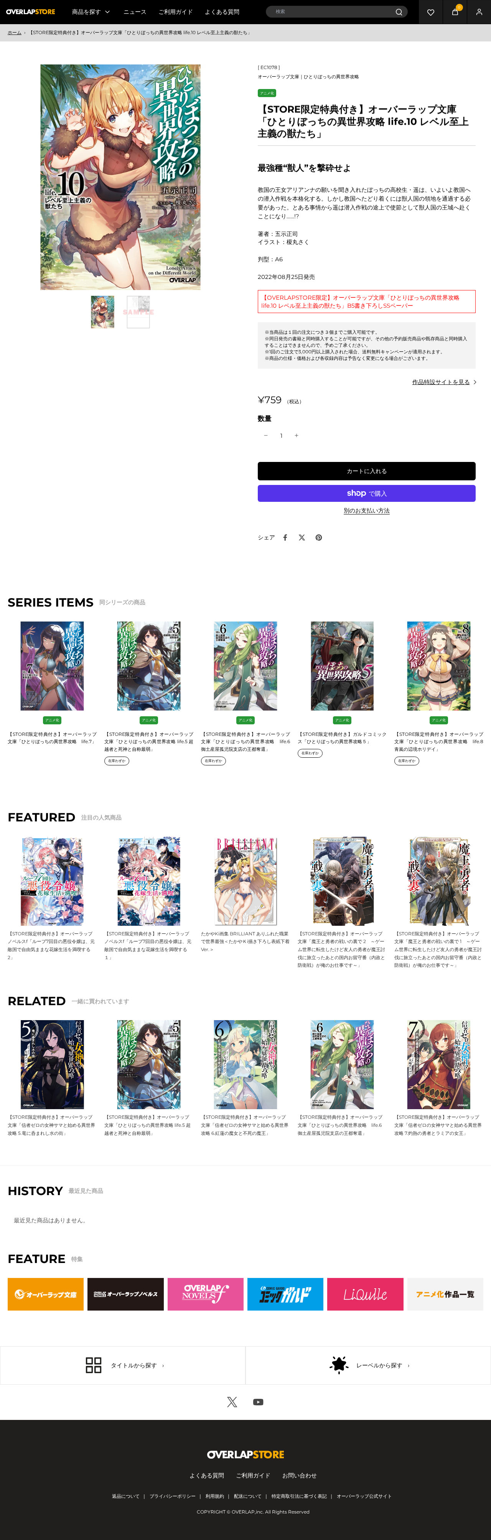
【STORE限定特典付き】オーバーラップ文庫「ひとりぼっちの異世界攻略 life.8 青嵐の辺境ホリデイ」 (438, 741)
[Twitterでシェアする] (301, 537)
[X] (232, 1402)
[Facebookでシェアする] (285, 537)
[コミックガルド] (285, 1294)
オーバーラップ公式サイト (364, 1496)
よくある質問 (222, 11)
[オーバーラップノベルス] (125, 1294)
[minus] (266, 435)
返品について (126, 1496)
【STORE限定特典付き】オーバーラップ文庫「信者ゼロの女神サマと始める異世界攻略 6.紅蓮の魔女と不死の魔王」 (244, 1125)
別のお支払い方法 (367, 511)
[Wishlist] (431, 12)
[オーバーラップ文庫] (46, 1294)
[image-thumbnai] (102, 312)
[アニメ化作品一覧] (445, 1294)
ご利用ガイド (175, 11)
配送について (248, 1496)
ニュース (135, 11)
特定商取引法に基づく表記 (299, 1496)
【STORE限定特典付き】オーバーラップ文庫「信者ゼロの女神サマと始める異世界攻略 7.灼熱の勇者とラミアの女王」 (438, 1125)
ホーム (14, 32)
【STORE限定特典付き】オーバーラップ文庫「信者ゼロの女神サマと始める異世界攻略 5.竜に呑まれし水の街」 (51, 1125)
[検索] (399, 12)
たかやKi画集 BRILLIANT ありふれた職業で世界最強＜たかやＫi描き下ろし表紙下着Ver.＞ (245, 941)
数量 (265, 418)
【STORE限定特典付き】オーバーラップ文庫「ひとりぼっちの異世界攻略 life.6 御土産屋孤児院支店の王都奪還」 (245, 741)
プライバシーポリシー (173, 1496)
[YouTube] (258, 1402)
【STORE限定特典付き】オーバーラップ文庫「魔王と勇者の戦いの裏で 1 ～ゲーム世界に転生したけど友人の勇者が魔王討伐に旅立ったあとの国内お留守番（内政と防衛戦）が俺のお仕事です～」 (438, 949)
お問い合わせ (299, 1475)
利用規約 (215, 1496)
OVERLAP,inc (247, 1512)
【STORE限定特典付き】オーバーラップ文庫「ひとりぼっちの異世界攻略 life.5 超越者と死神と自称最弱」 (148, 741)
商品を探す (86, 11)
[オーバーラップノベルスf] (206, 1294)
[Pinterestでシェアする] (318, 537)
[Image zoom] (120, 177)
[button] (367, 471)
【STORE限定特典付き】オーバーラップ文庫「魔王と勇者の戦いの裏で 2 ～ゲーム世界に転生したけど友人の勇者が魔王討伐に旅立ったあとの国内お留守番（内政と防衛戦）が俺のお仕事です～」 (341, 949)
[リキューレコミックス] (365, 1294)
